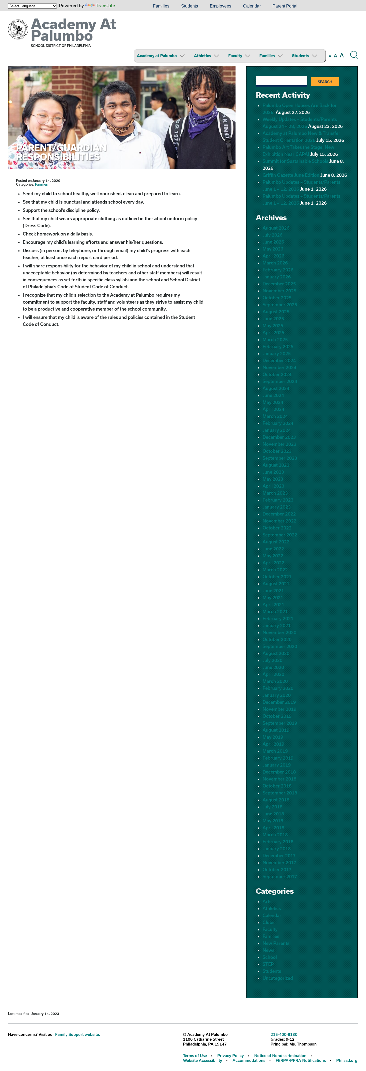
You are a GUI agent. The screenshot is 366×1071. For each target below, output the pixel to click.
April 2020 (273, 674)
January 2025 (277, 353)
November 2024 (279, 367)
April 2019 (273, 743)
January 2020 (277, 695)
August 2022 (276, 541)
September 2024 (280, 381)
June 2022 (273, 548)
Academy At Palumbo (73, 29)
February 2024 (278, 423)
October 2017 (277, 869)
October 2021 (277, 576)
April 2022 (273, 562)
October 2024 (277, 374)
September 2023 (280, 458)
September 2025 (280, 304)
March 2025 (275, 339)
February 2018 (278, 841)
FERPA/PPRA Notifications (301, 1060)
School (270, 957)
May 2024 (273, 402)
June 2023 (273, 471)
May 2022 (273, 555)
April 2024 (273, 409)
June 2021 (273, 590)
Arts (267, 901)
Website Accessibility (202, 1060)
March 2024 (275, 416)
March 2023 (275, 492)
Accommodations (249, 1060)
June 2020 (273, 667)
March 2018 (275, 834)
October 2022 (277, 527)
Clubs (268, 922)
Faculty (235, 55)
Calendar (252, 6)
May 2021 (273, 597)
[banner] (183, 38)
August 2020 (276, 653)
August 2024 (276, 388)
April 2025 (273, 332)
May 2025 (273, 325)
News (268, 950)
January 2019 (277, 764)
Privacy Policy (230, 1055)
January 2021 (277, 625)
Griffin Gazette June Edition (291, 175)
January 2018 (277, 848)
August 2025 (276, 311)
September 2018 (280, 792)
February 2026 (278, 269)
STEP (268, 964)
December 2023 (279, 437)
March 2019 (275, 750)
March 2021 (275, 611)
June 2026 (273, 241)
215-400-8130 (284, 1034)
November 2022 (279, 520)
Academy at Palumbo (157, 55)
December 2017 (279, 855)
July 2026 (272, 234)
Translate (105, 5)
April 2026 (273, 255)
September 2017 (280, 876)
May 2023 (273, 478)
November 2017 (279, 862)
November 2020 (279, 632)
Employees (220, 6)
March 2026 (275, 262)
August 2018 (276, 799)
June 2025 (273, 318)
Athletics (202, 55)
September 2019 (280, 723)
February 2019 (278, 757)
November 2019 (279, 709)
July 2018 (272, 806)
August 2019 (276, 730)
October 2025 (277, 297)
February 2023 (278, 499)
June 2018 (273, 813)
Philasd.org (346, 1060)
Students (189, 6)
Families (161, 6)
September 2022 (280, 534)
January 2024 (277, 430)
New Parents (276, 943)
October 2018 (277, 785)
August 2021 (276, 583)
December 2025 (279, 283)
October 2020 (277, 639)
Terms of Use (195, 1055)
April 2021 (273, 604)
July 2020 (272, 660)
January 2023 (277, 506)
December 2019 (279, 702)
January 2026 (277, 276)
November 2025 (279, 290)
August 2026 (276, 227)
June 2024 (273, 395)
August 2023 (276, 465)
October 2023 (277, 451)
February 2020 (278, 688)
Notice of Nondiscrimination (280, 1055)
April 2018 (273, 827)
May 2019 (273, 736)
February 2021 (278, 618)
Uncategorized (278, 978)
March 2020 (275, 681)
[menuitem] (129, 6)
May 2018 (273, 820)
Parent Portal (284, 6)
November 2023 (279, 444)
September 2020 (280, 646)
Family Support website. (77, 1034)
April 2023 (273, 485)
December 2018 (279, 771)
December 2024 (279, 360)
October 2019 (277, 716)
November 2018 (279, 778)
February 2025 (278, 346)
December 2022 (279, 513)
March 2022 (275, 569)
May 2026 (273, 248)
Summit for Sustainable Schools (295, 161)
